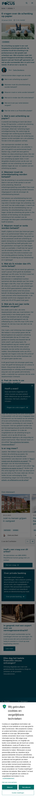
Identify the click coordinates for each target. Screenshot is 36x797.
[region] (18, 749)
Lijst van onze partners (9, 782)
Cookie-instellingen (18, 793)
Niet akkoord (26, 787)
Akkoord (9, 787)
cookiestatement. (8, 778)
